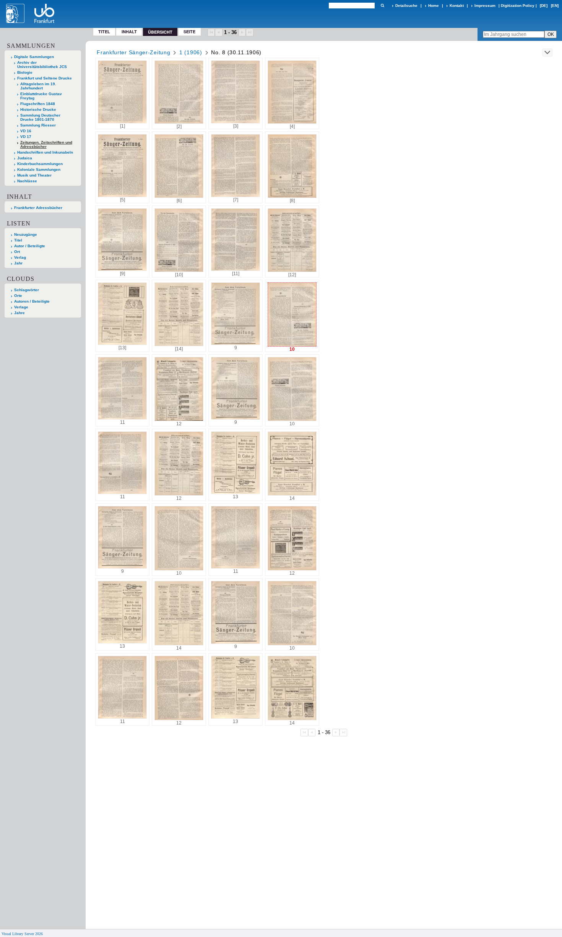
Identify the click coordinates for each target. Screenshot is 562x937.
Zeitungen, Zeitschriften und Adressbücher (46, 144)
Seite (189, 31)
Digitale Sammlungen (34, 57)
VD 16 (25, 131)
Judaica (24, 158)
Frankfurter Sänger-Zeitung (133, 52)
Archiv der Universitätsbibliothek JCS (42, 64)
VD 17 (25, 137)
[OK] (382, 5)
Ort (17, 252)
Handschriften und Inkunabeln (45, 152)
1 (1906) (190, 52)
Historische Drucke (38, 109)
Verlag (20, 257)
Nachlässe (27, 181)
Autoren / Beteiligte (32, 301)
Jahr (18, 263)
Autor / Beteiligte (29, 246)
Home (433, 5)
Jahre (19, 313)
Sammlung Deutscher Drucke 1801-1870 (40, 117)
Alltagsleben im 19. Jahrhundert (38, 86)
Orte (18, 295)
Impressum (484, 5)
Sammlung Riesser (38, 125)
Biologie (24, 72)
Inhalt (129, 31)
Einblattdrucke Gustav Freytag (41, 96)
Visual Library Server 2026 (22, 934)
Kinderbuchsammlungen (40, 164)
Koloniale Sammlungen (38, 169)
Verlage (21, 307)
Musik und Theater (34, 175)
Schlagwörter (26, 290)
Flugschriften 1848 (37, 104)
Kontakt (457, 5)
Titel (104, 31)
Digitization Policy (517, 5)
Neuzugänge (25, 234)
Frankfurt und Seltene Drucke (44, 78)
